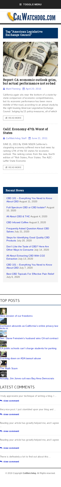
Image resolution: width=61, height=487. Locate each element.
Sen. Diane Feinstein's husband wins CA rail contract (29, 338)
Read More (14, 118)
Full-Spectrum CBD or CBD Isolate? (26, 207)
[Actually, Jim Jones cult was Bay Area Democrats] (3, 371)
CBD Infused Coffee (17, 222)
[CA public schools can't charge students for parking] (3, 341)
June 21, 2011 (39, 138)
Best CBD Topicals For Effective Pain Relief (30, 273)
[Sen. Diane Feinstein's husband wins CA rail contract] (3, 331)
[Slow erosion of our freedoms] (3, 309)
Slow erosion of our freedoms (16, 315)
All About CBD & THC (18, 216)
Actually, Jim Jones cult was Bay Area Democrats (27, 378)
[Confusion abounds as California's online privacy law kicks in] (3, 319)
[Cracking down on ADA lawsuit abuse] (3, 351)
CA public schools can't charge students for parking (28, 348)
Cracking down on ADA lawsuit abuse (20, 358)
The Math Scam (9, 368)
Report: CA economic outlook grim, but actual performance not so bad (30, 82)
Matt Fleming (13, 88)
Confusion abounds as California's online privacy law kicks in (29, 327)
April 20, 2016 (33, 88)
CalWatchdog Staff (16, 138)
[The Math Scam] (3, 361)
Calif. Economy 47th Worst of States (25, 131)
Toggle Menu (32, 4)
